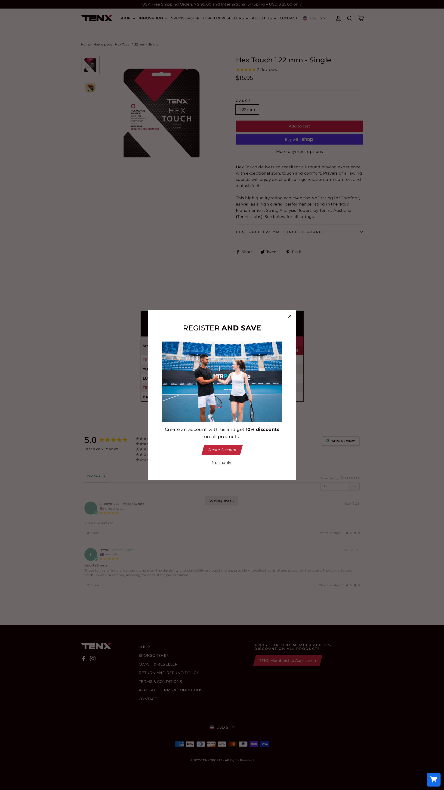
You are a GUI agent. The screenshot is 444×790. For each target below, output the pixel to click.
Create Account (222, 450)
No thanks (222, 462)
